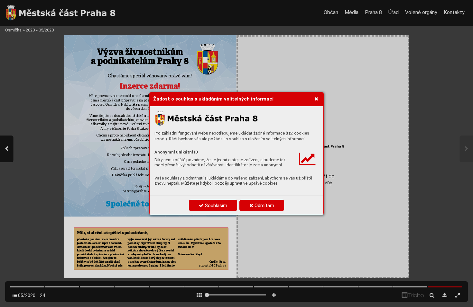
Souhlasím (215, 205)
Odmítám (263, 205)
